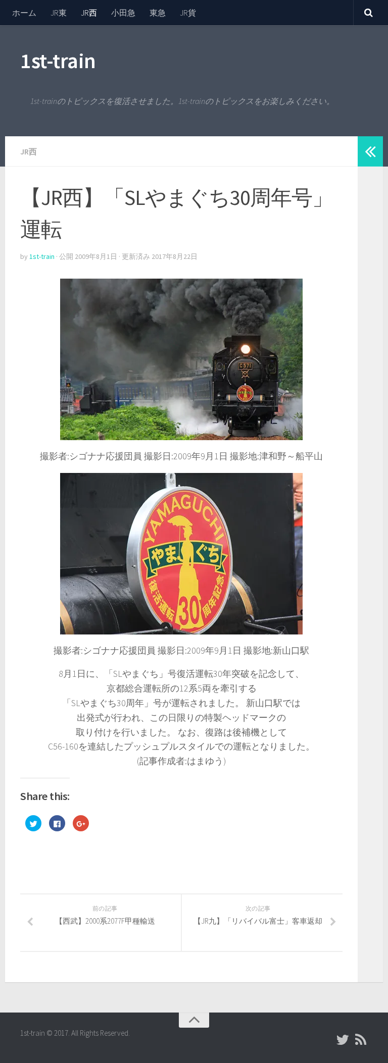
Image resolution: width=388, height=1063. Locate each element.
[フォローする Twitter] (342, 1040)
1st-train (58, 60)
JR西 (89, 13)
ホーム (24, 13)
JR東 (59, 13)
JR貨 (188, 13)
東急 (158, 13)
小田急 (123, 13)
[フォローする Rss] (361, 1040)
